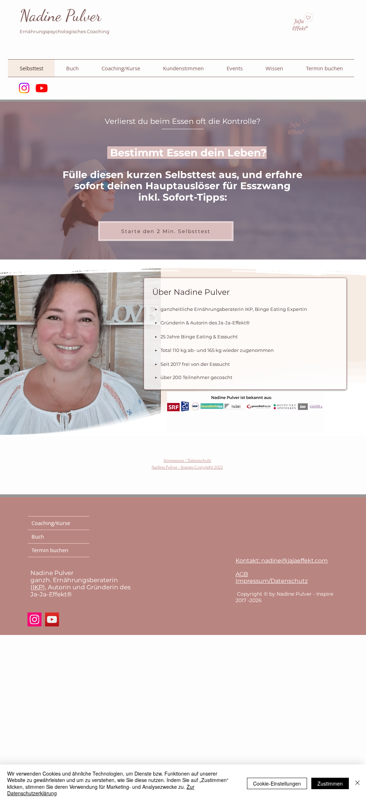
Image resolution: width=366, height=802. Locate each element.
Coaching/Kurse (50, 522)
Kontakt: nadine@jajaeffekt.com (282, 560)
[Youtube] (42, 88)
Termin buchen (49, 550)
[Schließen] (357, 783)
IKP (38, 587)
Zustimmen (330, 783)
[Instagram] (24, 88)
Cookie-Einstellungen (277, 783)
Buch (37, 536)
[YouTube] (52, 619)
